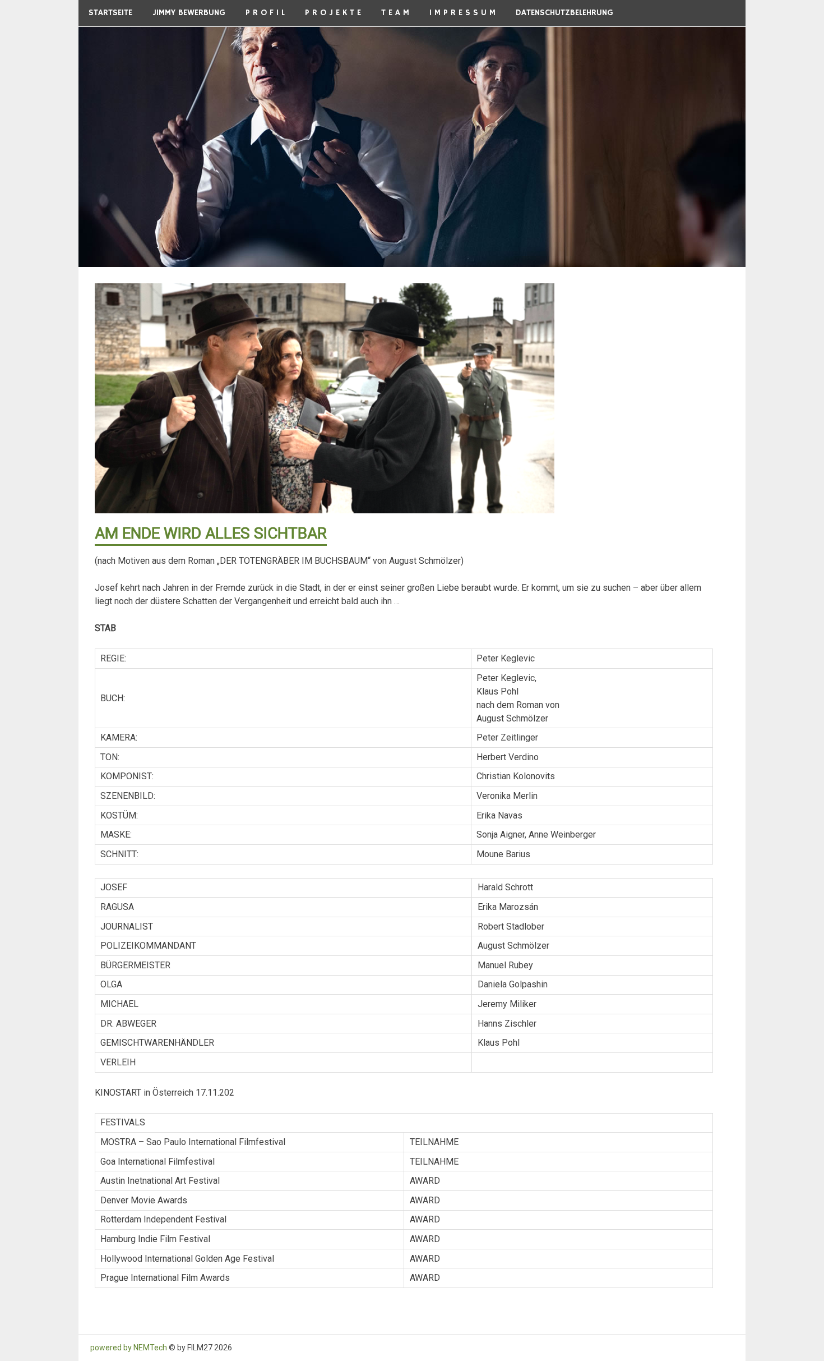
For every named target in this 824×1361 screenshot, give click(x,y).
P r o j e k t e (333, 12)
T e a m (395, 12)
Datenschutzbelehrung (564, 12)
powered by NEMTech (128, 1347)
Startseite (110, 12)
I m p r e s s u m (462, 12)
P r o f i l (265, 12)
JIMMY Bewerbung (188, 12)
